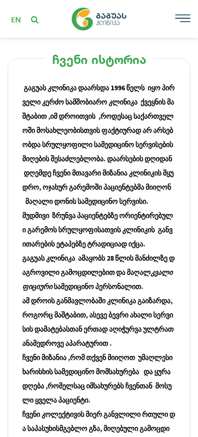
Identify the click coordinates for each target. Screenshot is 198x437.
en (16, 19)
